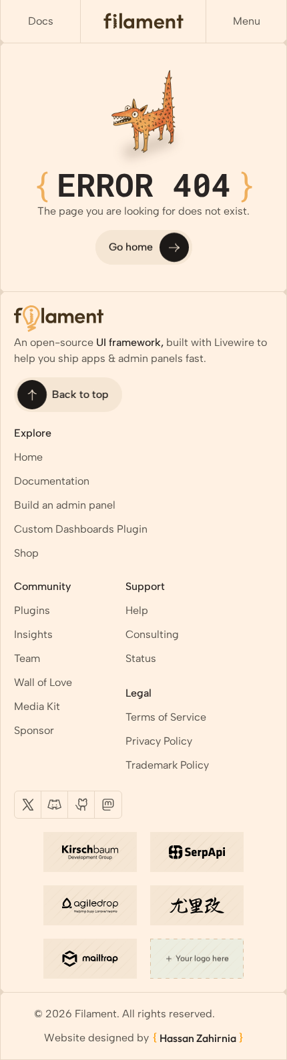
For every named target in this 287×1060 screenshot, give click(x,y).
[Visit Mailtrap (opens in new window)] (90, 959)
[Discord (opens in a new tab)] (54, 804)
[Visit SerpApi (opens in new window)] (197, 852)
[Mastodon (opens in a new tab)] (108, 804)
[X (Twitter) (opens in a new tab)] (28, 804)
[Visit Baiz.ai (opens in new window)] (197, 905)
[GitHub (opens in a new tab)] (81, 804)
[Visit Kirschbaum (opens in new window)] (90, 852)
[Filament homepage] (143, 21)
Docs (40, 21)
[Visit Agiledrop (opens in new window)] (90, 905)
